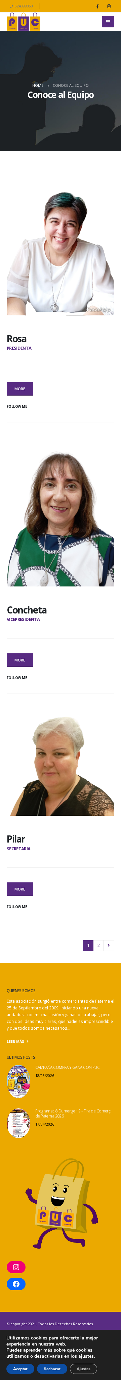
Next (109, 945)
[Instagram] (109, 6)
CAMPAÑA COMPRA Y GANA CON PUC (67, 1067)
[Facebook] (97, 6)
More (19, 388)
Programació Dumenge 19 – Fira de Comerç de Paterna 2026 (72, 1113)
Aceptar (20, 1369)
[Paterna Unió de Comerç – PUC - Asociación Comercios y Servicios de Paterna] (23, 21)
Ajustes (83, 1369)
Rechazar (52, 1369)
